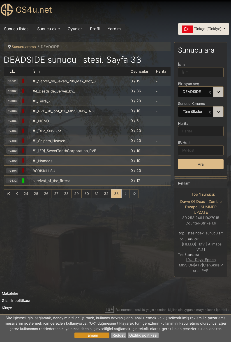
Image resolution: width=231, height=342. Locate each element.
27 (56, 193)
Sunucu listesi (16, 28)
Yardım (114, 28)
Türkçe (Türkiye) (208, 28)
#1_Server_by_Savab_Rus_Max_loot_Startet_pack (66, 81)
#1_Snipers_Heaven (49, 141)
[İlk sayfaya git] (8, 193)
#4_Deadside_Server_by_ (54, 91)
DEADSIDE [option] (192, 91)
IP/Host (184, 142)
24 (26, 193)
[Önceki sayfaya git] (17, 193)
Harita (183, 123)
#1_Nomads (42, 161)
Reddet (119, 335)
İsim (181, 64)
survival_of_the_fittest (51, 180)
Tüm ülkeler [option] (192, 111)
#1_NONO (41, 121)
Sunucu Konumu (191, 103)
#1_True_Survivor (47, 131)
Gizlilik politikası (143, 335)
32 (106, 193)
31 (96, 193)
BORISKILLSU (44, 171)
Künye (7, 307)
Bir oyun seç (188, 83)
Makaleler (10, 293)
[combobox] (201, 91)
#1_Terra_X (42, 101)
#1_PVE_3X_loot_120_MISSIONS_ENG (63, 111)
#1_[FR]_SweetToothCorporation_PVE (64, 150)
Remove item (210, 92)
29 (76, 193)
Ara (201, 164)
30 (86, 193)
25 (36, 193)
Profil (95, 28)
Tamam (92, 335)
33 (116, 193)
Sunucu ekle (48, 28)
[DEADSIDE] (28, 81)
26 (46, 193)
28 (66, 193)
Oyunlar (75, 28)
